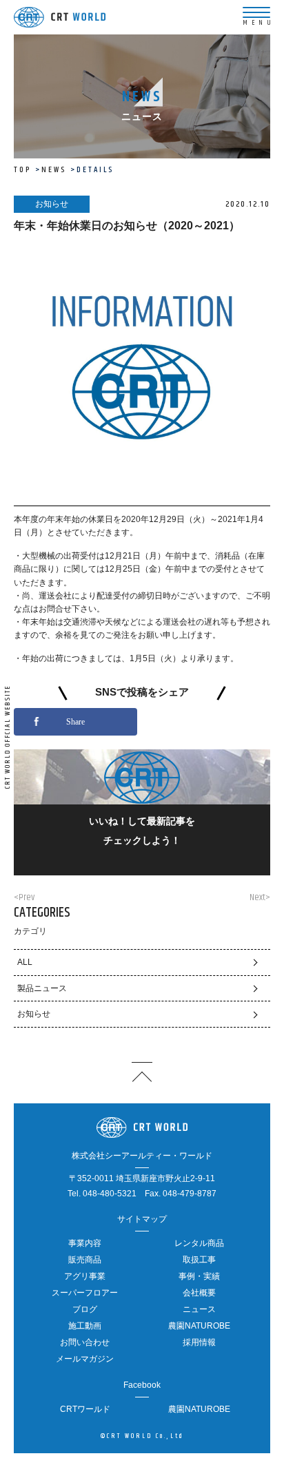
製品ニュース (42, 988)
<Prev (24, 897)
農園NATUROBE (199, 1326)
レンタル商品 (199, 1243)
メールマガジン (85, 1359)
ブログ (84, 1309)
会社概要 (199, 1293)
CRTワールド (85, 1409)
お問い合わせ (85, 1342)
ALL (24, 962)
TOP (22, 169)
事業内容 (84, 1243)
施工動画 (84, 1326)
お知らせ (33, 1014)
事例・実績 (199, 1276)
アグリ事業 (84, 1276)
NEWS (53, 169)
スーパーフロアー (85, 1293)
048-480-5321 (109, 1193)
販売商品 (84, 1260)
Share (75, 722)
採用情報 (199, 1342)
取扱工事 (199, 1260)
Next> (260, 897)
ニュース (199, 1309)
